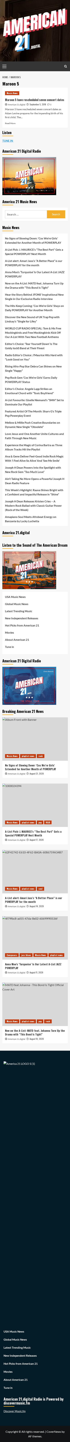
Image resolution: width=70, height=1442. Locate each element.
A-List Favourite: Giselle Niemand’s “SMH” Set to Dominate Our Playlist (34, 402)
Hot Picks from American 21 (22, 625)
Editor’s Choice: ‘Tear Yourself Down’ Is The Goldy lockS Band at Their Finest (31, 346)
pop (40, 822)
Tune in (9, 646)
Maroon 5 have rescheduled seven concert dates (34, 100)
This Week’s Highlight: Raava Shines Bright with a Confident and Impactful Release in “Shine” (34, 492)
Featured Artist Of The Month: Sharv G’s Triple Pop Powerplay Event (33, 413)
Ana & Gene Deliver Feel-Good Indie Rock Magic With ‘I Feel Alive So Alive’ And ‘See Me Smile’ (34, 458)
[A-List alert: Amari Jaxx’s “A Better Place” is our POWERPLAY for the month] (35, 871)
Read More (10, 123)
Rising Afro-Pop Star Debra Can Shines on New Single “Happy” (33, 368)
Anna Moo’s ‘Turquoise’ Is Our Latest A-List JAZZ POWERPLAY (34, 274)
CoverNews (53, 1431)
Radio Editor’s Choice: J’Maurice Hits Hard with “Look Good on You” (34, 357)
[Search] (65, 66)
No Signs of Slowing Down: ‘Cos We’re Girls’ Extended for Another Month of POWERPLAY (33, 240)
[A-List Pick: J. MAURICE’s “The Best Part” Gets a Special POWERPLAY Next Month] (35, 805)
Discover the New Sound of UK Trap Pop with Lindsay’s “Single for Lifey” (32, 319)
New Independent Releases (21, 618)
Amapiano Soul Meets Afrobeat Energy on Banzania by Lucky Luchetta (30, 519)
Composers (12, 955)
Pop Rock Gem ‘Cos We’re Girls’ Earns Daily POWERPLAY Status (31, 379)
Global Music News (16, 604)
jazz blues (26, 955)
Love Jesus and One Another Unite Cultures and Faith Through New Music (34, 436)
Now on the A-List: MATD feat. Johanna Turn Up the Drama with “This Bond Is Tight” (34, 285)
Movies (9, 632)
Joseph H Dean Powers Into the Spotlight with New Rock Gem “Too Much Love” (33, 469)
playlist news (28, 756)
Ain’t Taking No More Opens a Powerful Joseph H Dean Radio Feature (34, 481)
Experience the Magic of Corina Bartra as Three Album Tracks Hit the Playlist (33, 447)
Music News (12, 93)
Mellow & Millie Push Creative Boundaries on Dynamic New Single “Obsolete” (32, 424)
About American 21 (17, 639)
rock (40, 756)
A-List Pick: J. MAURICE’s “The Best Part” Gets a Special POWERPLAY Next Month (34, 251)
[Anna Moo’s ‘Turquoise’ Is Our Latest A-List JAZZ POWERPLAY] (35, 938)
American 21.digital (16, 104)
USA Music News (15, 596)
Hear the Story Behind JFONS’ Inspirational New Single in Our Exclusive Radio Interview (34, 296)
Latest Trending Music (18, 611)
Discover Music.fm (14, 1411)
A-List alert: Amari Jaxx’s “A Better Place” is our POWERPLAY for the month (33, 263)
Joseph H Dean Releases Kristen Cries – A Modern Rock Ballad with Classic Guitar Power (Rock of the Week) (33, 505)
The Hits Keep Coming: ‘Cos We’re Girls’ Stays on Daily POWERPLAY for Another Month (34, 308)
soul (40, 888)
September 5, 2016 (38, 104)
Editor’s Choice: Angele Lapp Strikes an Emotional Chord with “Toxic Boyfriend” (29, 391)
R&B (48, 822)
